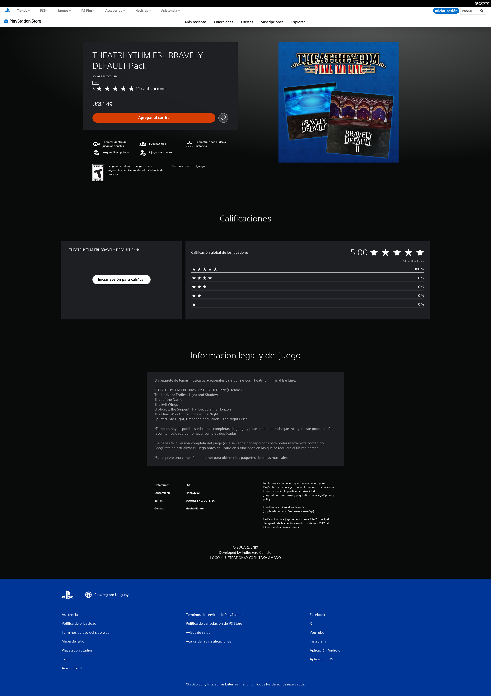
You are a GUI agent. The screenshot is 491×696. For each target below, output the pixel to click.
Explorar (298, 22)
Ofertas (247, 22)
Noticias (141, 10)
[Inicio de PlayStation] (7, 11)
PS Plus (87, 10)
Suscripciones (272, 22)
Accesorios (113, 10)
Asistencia (169, 10)
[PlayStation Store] (24, 21)
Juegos (63, 10)
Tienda (22, 10)
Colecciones (223, 22)
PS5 (43, 10)
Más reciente (195, 22)
